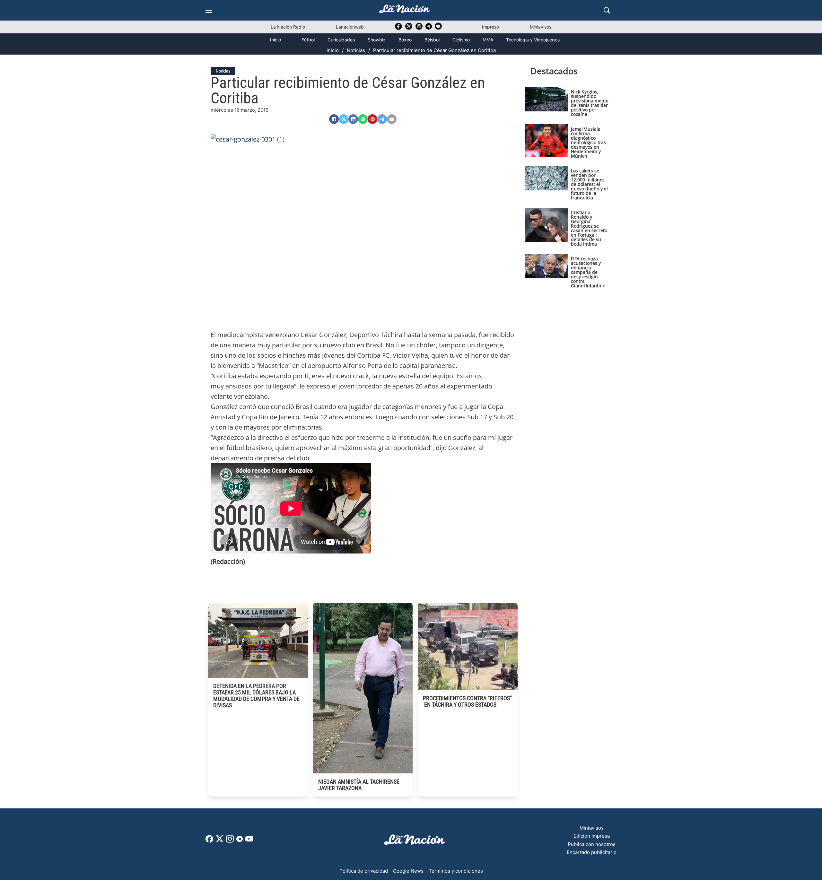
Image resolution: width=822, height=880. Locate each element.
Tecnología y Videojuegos (533, 39)
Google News (408, 871)
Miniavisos (540, 27)
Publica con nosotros (592, 844)
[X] (343, 119)
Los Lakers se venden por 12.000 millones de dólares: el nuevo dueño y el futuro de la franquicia (589, 184)
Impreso (490, 27)
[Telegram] (382, 119)
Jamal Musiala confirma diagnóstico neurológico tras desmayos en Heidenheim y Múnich (588, 142)
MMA (488, 39)
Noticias (356, 50)
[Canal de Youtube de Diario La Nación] (438, 28)
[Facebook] (334, 119)
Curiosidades (341, 39)
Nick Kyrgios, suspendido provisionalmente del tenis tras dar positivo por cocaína (589, 103)
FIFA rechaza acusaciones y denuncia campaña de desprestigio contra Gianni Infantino (588, 272)
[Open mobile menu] (209, 10)
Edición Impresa (591, 836)
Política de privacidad (363, 871)
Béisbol (432, 39)
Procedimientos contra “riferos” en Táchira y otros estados (467, 701)
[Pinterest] (372, 119)
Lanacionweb (350, 27)
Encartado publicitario (591, 852)
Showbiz (377, 39)
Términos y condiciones (456, 871)
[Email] (392, 119)
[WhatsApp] (363, 119)
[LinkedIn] (353, 119)
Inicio (275, 39)
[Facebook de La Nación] (209, 841)
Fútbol (308, 39)
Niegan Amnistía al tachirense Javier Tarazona (358, 784)
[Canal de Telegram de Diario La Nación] (428, 28)
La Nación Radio (288, 27)
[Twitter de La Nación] (409, 28)
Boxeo (405, 39)
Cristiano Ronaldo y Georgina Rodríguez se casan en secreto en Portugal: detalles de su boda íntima (589, 228)
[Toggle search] (606, 10)
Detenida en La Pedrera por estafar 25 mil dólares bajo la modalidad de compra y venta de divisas (256, 696)
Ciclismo (461, 39)
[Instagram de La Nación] (419, 28)
